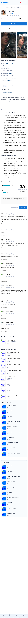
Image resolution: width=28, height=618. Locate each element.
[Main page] (5, 4)
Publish (23, 207)
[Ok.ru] (9, 86)
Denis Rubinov (9, 63)
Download (14, 24)
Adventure (9, 80)
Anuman (9, 73)
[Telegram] (2, 86)
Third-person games (7, 92)
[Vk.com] (5, 86)
